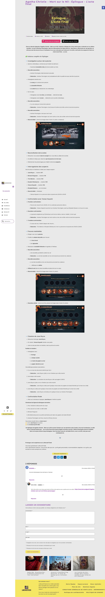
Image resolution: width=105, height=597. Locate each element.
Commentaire (28, 510)
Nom (26, 526)
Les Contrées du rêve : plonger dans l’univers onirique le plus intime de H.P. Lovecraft (83, 574)
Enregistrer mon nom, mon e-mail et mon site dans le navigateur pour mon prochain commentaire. (49, 542)
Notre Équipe (70, 584)
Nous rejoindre (95, 584)
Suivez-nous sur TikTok (71, 41)
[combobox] (7, 221)
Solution (48, 36)
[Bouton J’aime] (60, 438)
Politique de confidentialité (74, 592)
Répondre (31, 480)
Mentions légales (89, 587)
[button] (103, 7)
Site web (27, 537)
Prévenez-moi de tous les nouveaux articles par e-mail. (39, 548)
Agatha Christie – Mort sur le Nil (59, 36)
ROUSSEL (31, 468)
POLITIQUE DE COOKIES (94, 592)
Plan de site (76, 587)
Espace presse (83, 584)
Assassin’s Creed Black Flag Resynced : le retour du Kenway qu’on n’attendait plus (59, 574)
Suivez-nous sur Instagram (52, 41)
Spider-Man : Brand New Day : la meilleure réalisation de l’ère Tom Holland (36, 574)
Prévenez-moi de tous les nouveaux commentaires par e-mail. (41, 545)
